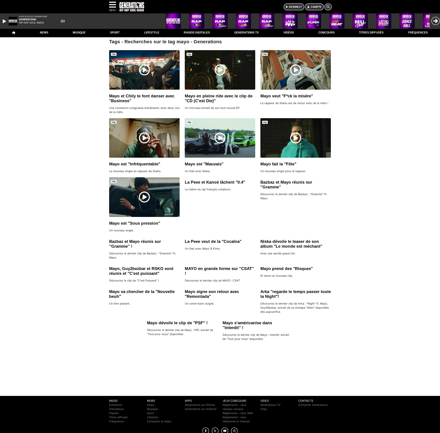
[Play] (5, 21)
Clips (263, 409)
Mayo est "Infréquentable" (134, 164)
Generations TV (246, 32)
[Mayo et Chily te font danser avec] (144, 69)
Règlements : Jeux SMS (238, 413)
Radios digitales (197, 32)
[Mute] (62, 21)
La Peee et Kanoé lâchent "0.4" (215, 182)
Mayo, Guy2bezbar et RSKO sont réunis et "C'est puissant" (141, 271)
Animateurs (116, 409)
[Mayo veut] (295, 69)
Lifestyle (151, 32)
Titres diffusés (371, 32)
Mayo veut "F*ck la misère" (286, 96)
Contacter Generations (313, 405)
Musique (79, 32)
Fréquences (418, 32)
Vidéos (288, 32)
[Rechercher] (328, 6)
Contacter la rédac (159, 421)
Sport (115, 32)
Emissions (115, 405)
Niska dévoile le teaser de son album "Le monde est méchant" (291, 244)
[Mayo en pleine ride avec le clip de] (220, 69)
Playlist (113, 413)
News (44, 32)
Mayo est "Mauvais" (204, 164)
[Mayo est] (144, 137)
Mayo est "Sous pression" (134, 223)
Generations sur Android (200, 409)
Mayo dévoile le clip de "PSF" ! (177, 322)
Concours (326, 32)
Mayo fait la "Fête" (278, 164)
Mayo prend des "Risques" (286, 268)
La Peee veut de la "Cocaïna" (213, 241)
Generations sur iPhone (200, 405)
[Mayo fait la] (295, 137)
